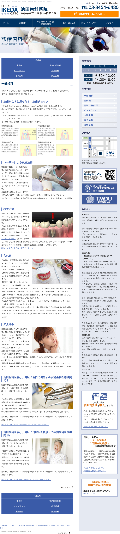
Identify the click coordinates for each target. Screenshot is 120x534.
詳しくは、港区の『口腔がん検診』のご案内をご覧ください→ (26, 480)
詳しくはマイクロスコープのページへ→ (17, 248)
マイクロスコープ (8, 239)
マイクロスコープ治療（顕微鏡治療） (22, 525)
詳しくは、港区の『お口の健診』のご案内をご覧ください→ (25, 425)
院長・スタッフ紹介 (57, 525)
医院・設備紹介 (43, 525)
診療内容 (4, 525)
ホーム (4, 44)
